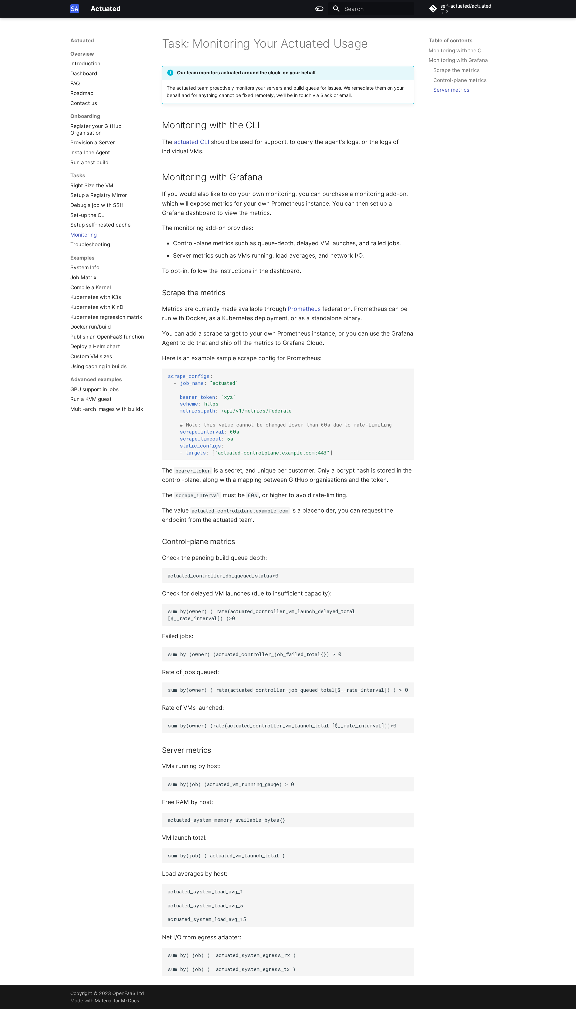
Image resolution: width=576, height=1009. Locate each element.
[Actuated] (74, 8)
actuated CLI (191, 141)
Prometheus (304, 308)
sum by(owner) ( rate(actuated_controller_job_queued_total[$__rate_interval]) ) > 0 (291, 689)
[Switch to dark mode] (319, 8)
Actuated (82, 40)
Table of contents (451, 40)
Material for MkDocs (117, 1000)
